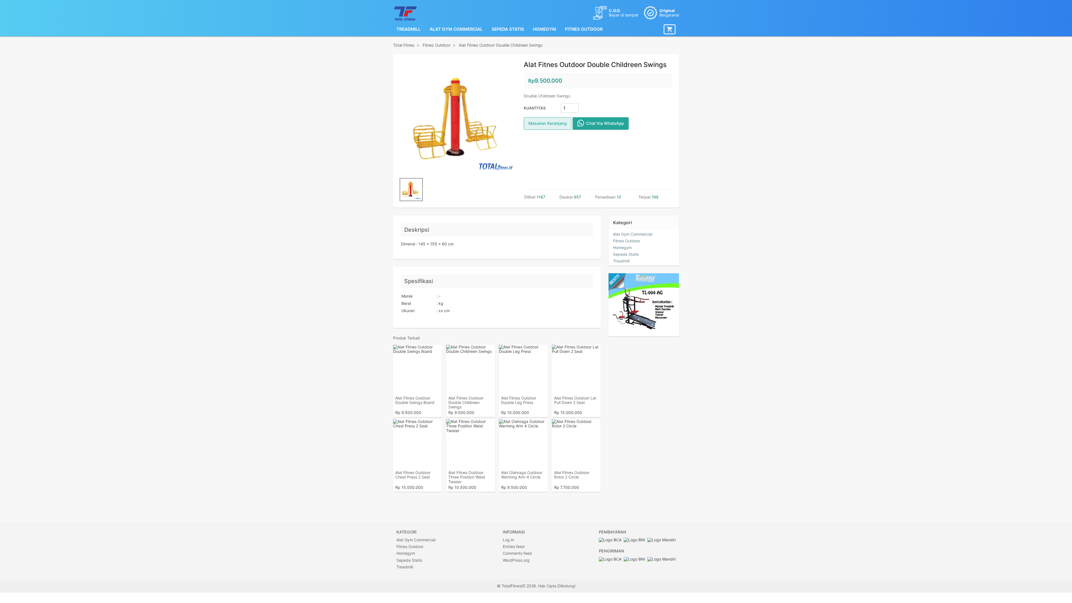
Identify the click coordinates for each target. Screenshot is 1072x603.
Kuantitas (535, 108)
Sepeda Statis (508, 29)
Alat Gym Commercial (456, 29)
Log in (533, 539)
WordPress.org (540, 560)
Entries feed (538, 546)
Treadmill (408, 29)
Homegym (544, 29)
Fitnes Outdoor (584, 29)
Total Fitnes (404, 45)
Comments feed (541, 553)
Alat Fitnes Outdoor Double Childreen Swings (501, 45)
